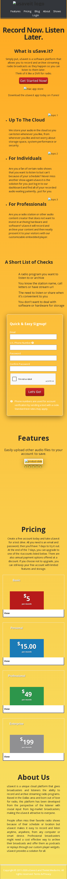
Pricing (27, 11)
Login (35, 15)
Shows (57, 11)
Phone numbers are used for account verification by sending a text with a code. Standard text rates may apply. (37, 405)
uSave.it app (32, 95)
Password (15, 353)
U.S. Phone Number (20, 342)
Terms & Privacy (42, 874)
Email (13, 332)
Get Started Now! (33, 80)
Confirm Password (20, 364)
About (46, 11)
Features (15, 11)
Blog (37, 11)
